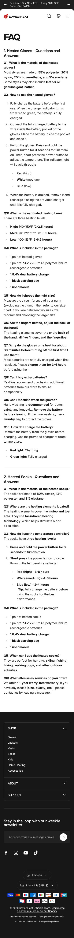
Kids (10, 759)
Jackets (13, 742)
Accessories (15, 770)
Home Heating (16, 764)
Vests (11, 748)
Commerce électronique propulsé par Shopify (41, 909)
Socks (11, 753)
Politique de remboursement (23, 916)
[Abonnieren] (63, 837)
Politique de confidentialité (51, 916)
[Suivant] (69, 4)
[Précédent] (5, 4)
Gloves (12, 737)
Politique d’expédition (49, 921)
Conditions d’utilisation (25, 921)
